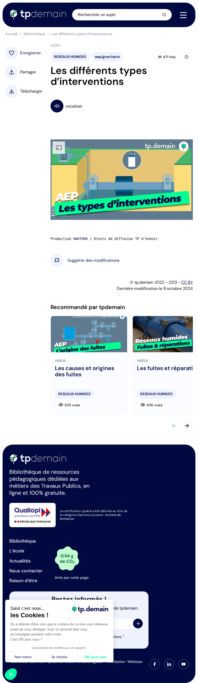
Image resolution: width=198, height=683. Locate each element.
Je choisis (59, 657)
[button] (93, 260)
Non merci (23, 657)
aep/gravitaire (107, 56)
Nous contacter (26, 571)
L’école (16, 551)
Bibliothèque (34, 34)
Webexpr (135, 661)
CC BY (187, 282)
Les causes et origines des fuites (84, 371)
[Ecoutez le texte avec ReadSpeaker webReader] (122, 105)
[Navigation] (183, 15)
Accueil (11, 34)
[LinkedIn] (169, 664)
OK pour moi (95, 657)
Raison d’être (23, 580)
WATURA (81, 239)
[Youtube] (183, 664)
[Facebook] (155, 664)
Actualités (20, 561)
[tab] (155, 664)
